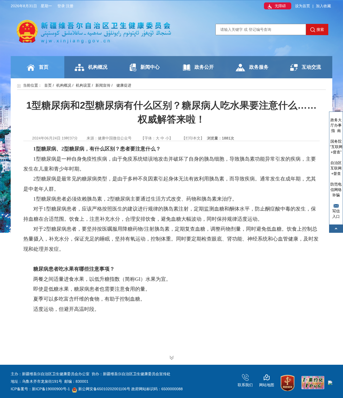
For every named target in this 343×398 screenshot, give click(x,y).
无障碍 (280, 6)
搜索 (320, 29)
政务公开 (204, 67)
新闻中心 (150, 67)
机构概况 (97, 67)
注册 (69, 6)
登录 (61, 6)
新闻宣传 (102, 85)
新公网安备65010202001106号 (104, 389)
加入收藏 (323, 6)
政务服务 (259, 67)
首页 (44, 67)
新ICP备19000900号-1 (51, 389)
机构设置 (83, 85)
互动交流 (311, 67)
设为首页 (302, 6)
